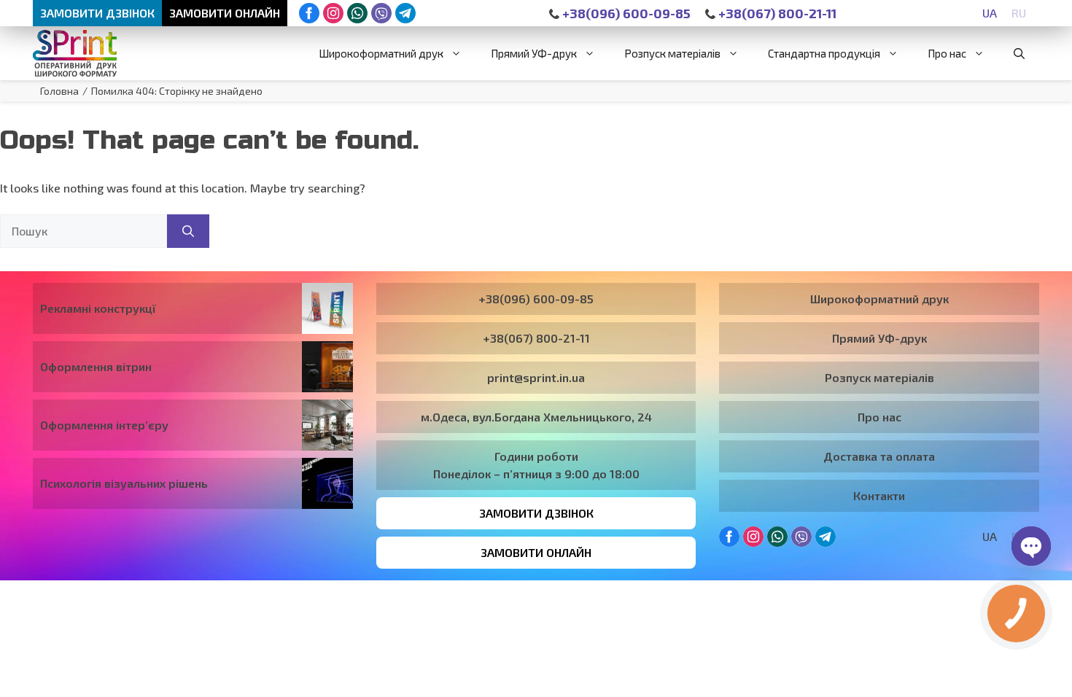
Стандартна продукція (824, 53)
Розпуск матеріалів (672, 53)
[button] (1019, 53)
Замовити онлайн (224, 13)
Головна (59, 91)
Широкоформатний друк (381, 53)
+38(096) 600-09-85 (625, 13)
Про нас (947, 53)
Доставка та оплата (879, 456)
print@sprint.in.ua (536, 377)
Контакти (879, 495)
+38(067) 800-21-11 (775, 13)
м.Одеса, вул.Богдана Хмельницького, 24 (536, 417)
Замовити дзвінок (97, 13)
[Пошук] (188, 231)
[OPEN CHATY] (1031, 546)
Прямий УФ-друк (534, 53)
